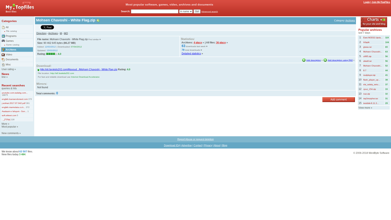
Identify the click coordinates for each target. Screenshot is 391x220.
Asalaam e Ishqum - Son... (14, 111)
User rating (8, 69)
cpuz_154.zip (369, 89)
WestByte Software (379, 153)
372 (30, 99)
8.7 (364, 70)
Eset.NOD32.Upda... (373, 37)
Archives (11, 49)
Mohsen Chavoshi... (372, 52)
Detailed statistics (191, 53)
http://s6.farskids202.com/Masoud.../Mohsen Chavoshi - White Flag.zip (78, 69)
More (4, 123)
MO (66, 33)
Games (10, 41)
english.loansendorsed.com (15, 99)
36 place (221, 42)
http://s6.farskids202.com (62, 73)
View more (364, 107)
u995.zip (367, 56)
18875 (5, 95)
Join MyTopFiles (381, 2)
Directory (41, 33)
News (5, 74)
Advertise (186, 145)
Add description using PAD (340, 60)
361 (27, 103)
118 (12, 119)
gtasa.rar (367, 47)
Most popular (9, 126)
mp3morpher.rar (370, 98)
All (7, 27)
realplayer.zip (369, 75)
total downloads (192, 50)
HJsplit (366, 42)
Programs (11, 36)
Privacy (208, 145)
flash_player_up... (371, 80)
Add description (313, 60)
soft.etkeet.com (9, 115)
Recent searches (13, 85)
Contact (198, 145)
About (217, 145)
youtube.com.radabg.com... (15, 93)
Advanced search (209, 11)
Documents (12, 59)
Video (9, 54)
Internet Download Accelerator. (85, 77)
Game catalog (12, 45)
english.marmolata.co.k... (13, 107)
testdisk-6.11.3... (371, 103)
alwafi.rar (367, 61)
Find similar (93, 39)
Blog (224, 145)
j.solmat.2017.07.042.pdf (13, 103)
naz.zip (366, 94)
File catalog (11, 31)
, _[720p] (6, 119)
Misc (8, 64)
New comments (10, 133)
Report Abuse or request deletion (195, 139)
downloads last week (195, 46)
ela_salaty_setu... (371, 84)
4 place (198, 42)
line (4, 77)
